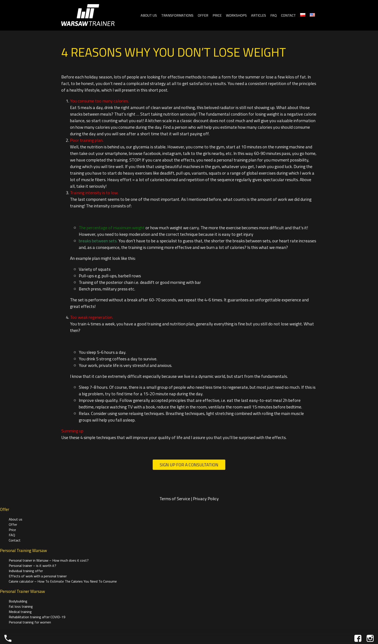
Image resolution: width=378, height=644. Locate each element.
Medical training (20, 611)
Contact (288, 15)
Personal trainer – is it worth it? (32, 565)
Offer (203, 15)
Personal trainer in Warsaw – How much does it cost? (49, 560)
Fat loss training (21, 606)
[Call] (7, 638)
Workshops (236, 15)
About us (149, 15)
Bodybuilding (18, 601)
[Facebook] (357, 638)
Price (217, 15)
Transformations (177, 15)
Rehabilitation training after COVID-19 (37, 617)
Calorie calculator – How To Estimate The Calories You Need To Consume (63, 581)
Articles (258, 15)
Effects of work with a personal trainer (38, 576)
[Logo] (87, 15)
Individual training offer (26, 570)
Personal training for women (30, 622)
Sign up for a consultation (189, 464)
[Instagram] (370, 638)
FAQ (273, 15)
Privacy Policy (206, 498)
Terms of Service (174, 498)
